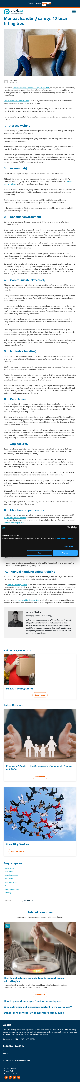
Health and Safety (10, 882)
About (5, 1054)
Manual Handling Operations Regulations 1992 (31, 88)
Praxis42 (13, 1068)
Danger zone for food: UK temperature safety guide (34, 1012)
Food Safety (8, 879)
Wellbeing (7, 893)
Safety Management (11, 889)
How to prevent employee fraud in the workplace (33, 1001)
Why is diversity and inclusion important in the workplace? (38, 1007)
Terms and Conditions (12, 1074)
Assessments (9, 868)
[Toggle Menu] (74, 12)
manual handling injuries (14, 523)
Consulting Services (17, 844)
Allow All (65, 553)
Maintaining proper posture (15, 518)
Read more (40, 777)
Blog (7, 926)
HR (5, 886)
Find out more (17, 851)
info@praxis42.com (22, 1061)
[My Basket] (29, 3)
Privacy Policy (9, 1071)
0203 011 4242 (35, 3)
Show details (69, 547)
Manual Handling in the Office (27, 600)
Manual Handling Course (17, 585)
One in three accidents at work (16, 101)
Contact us (46, 4)
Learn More (40, 695)
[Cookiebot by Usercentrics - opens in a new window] (68, 527)
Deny (39, 553)
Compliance (8, 872)
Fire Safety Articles (11, 875)
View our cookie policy (63, 538)
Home (5, 1051)
